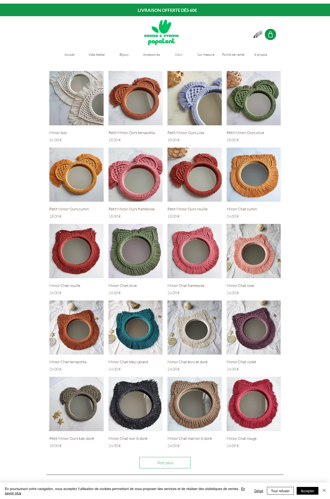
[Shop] (270, 34)
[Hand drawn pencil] (258, 34)
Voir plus (165, 462)
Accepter (307, 490)
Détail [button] (258, 490)
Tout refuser (280, 490)
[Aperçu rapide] (76, 98)
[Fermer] (324, 490)
